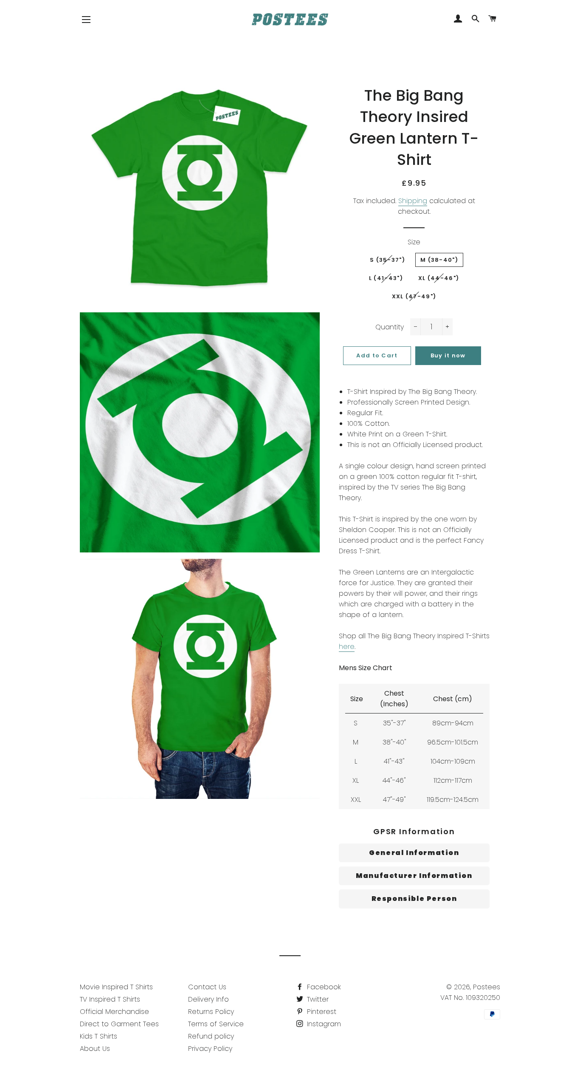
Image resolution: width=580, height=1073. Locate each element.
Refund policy (211, 1036)
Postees (486, 987)
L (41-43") (386, 278)
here (347, 646)
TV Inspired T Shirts (110, 999)
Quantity (389, 327)
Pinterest (320, 1011)
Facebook (323, 987)
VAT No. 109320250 (470, 997)
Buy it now (448, 355)
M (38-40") (439, 260)
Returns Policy (211, 1011)
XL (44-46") (438, 278)
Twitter (317, 999)
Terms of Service (216, 1024)
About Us (95, 1048)
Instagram (323, 1024)
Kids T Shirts (98, 1036)
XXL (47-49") (414, 296)
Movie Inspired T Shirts (116, 987)
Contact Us (207, 987)
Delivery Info (208, 999)
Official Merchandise (114, 1011)
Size (414, 242)
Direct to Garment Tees (119, 1024)
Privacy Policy (210, 1048)
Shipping (412, 201)
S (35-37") (387, 260)
